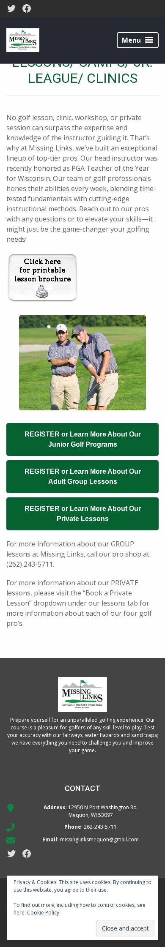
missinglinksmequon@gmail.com (99, 839)
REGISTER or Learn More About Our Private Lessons (83, 513)
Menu (131, 40)
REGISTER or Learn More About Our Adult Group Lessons (83, 476)
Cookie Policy (43, 912)
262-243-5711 (100, 826)
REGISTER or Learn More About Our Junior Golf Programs (83, 439)
